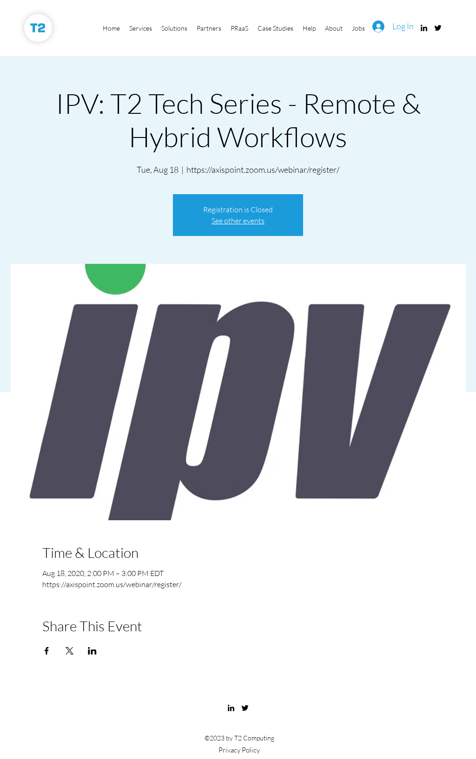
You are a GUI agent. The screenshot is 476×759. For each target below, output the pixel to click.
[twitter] (438, 28)
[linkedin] (424, 28)
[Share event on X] (69, 650)
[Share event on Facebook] (46, 650)
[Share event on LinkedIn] (92, 650)
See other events (238, 220)
